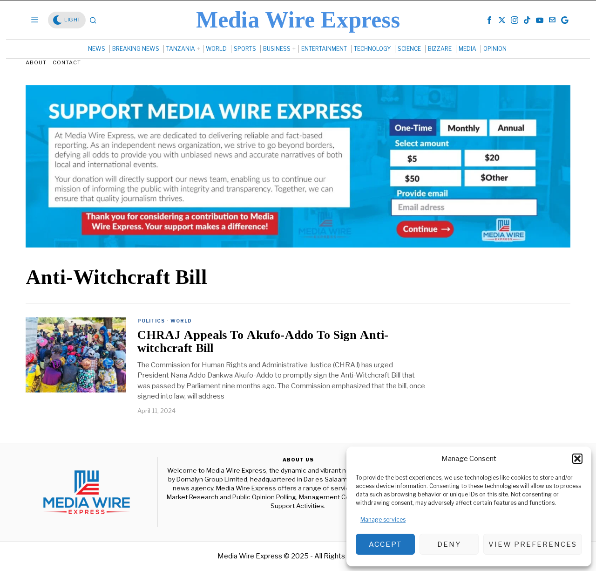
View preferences (532, 544)
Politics (151, 320)
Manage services (383, 519)
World (181, 320)
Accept (385, 544)
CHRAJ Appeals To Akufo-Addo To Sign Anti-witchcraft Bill (262, 342)
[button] (577, 458)
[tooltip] (489, 20)
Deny (449, 544)
